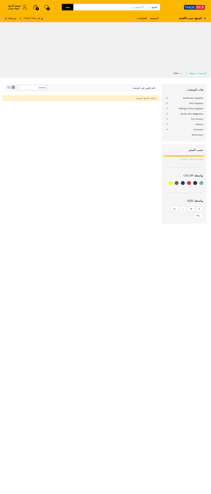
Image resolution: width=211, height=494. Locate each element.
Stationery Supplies (193, 98)
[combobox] (32, 87)
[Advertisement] (105, 48)
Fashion (199, 124)
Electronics (197, 135)
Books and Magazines (192, 114)
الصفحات (142, 18)
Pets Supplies (196, 103)
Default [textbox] (42, 87)
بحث (67, 7)
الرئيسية (154, 18)
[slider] (164, 156)
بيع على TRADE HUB (33, 18)
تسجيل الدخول (14, 5)
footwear (198, 129)
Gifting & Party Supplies (191, 108)
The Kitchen (197, 119)
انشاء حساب (13, 8)
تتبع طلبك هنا (10, 18)
